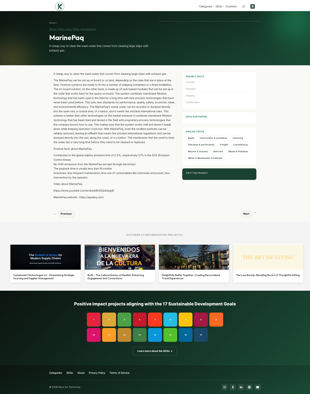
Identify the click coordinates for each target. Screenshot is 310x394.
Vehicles (218, 151)
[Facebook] (233, 387)
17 (201, 335)
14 (155, 335)
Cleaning (238, 138)
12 (124, 335)
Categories (55, 372)
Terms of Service (120, 372)
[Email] (257, 387)
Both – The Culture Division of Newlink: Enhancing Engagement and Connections (116, 276)
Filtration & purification (201, 144)
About (80, 372)
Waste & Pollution (238, 151)
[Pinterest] (249, 387)
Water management (84, 29)
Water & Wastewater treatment (205, 158)
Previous (66, 213)
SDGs (69, 372)
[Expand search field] (243, 6)
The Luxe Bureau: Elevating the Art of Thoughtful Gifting (268, 275)
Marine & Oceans (198, 151)
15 (170, 335)
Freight (224, 144)
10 (94, 335)
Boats (191, 138)
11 (109, 335)
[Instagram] (224, 387)
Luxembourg (240, 144)
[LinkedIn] (241, 387)
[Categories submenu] (213, 6)
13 (140, 335)
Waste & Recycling (60, 29)
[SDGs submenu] (223, 6)
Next (246, 213)
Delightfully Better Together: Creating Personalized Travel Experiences (191, 276)
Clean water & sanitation (213, 138)
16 (186, 335)
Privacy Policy (97, 372)
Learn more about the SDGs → (155, 351)
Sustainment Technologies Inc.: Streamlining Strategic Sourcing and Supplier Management (43, 276)
